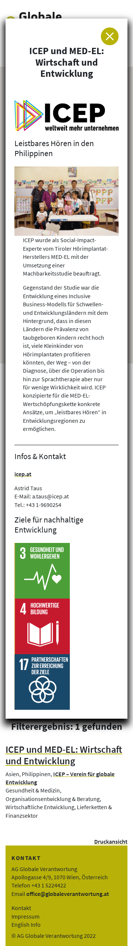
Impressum (25, 916)
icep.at (22, 474)
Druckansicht (110, 841)
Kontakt (21, 908)
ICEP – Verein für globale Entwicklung (60, 778)
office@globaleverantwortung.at (67, 893)
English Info (26, 924)
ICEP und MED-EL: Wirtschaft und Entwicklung (64, 755)
